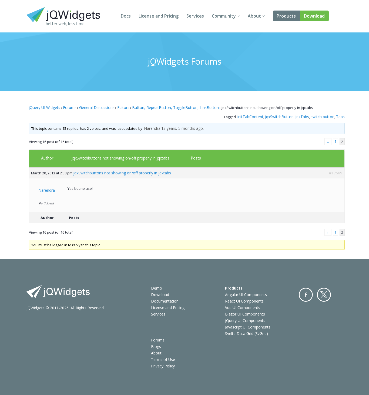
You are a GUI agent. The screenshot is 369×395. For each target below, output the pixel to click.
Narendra (152, 128)
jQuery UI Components (245, 320)
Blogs (156, 346)
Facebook (306, 295)
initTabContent (250, 116)
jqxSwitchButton (279, 116)
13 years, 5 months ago (182, 128)
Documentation (165, 301)
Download (314, 16)
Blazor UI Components (245, 314)
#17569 (335, 172)
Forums (69, 107)
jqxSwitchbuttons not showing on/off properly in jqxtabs (120, 158)
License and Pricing (159, 16)
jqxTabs (302, 116)
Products (286, 16)
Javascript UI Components (247, 327)
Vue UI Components (242, 307)
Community (224, 16)
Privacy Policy (163, 366)
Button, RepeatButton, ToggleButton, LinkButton (175, 107)
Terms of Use (163, 359)
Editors (123, 107)
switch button (322, 116)
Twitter (324, 295)
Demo (156, 288)
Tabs (340, 116)
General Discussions (97, 107)
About (254, 16)
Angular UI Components (246, 294)
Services (195, 16)
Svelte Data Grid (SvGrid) (246, 333)
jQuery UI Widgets (44, 107)
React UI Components (244, 301)
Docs (126, 16)
